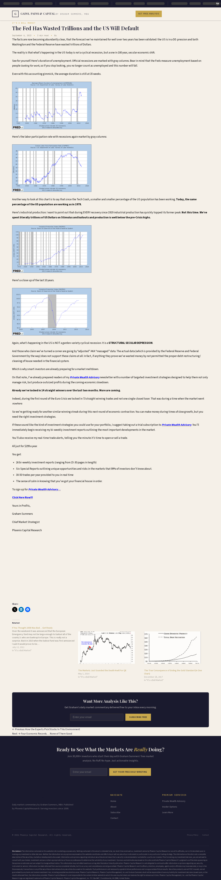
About (113, 806)
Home (113, 801)
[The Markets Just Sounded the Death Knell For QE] (109, 647)
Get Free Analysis (148, 13)
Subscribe (115, 812)
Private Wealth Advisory (173, 801)
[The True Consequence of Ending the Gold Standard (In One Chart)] (175, 647)
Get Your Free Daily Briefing (130, 772)
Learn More (167, 812)
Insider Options (169, 806)
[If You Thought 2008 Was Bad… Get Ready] (45, 639)
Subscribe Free (138, 717)
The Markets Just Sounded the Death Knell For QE (102, 670)
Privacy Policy (192, 835)
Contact (114, 818)
